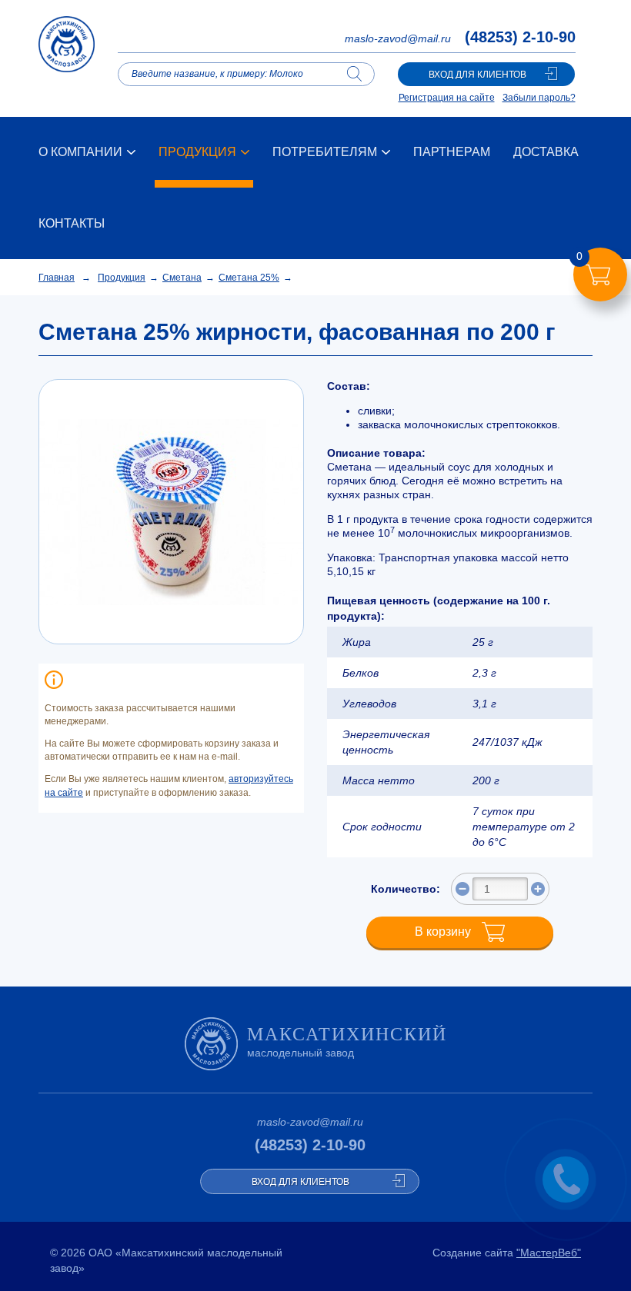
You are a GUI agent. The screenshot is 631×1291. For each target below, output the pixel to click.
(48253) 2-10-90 (520, 36)
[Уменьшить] (462, 889)
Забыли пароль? (539, 97)
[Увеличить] (538, 889)
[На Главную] (66, 52)
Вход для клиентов (477, 74)
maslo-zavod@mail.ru (398, 38)
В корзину (443, 931)
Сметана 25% (249, 277)
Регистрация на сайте (447, 97)
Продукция (121, 277)
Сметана (182, 277)
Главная (56, 277)
